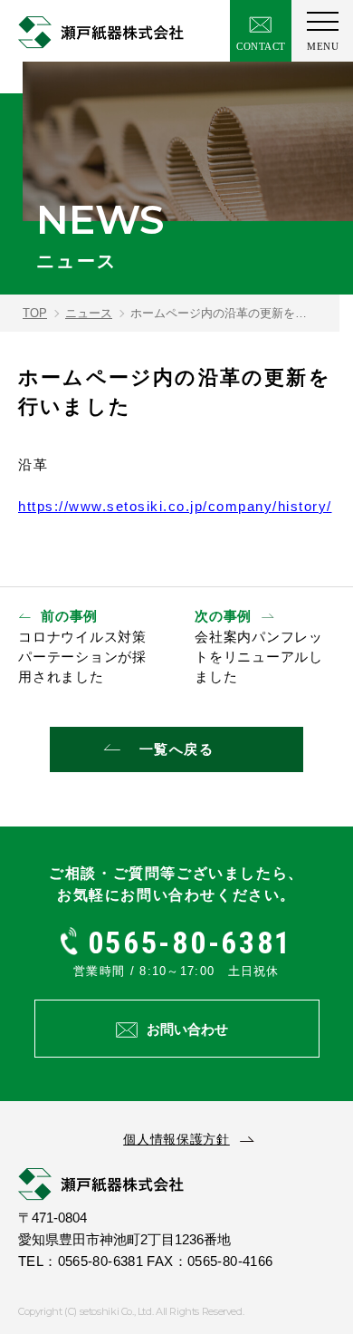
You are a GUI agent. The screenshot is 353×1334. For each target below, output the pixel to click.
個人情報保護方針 (176, 1139)
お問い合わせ (187, 1029)
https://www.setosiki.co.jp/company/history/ (175, 506)
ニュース (88, 313)
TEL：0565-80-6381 (80, 1261)
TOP (35, 313)
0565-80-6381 (185, 942)
